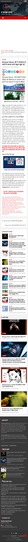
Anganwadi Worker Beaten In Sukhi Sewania (13, 198)
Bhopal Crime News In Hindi (9, 201)
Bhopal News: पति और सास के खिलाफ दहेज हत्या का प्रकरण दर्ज (16, 270)
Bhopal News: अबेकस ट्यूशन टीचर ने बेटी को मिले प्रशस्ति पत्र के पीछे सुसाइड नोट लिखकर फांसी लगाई (17, 301)
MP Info (9, 481)
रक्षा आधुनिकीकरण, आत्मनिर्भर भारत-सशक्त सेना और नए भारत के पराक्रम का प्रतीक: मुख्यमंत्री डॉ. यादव (13, 485)
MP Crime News (6, 208)
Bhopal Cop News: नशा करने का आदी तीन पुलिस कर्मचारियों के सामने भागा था (17, 309)
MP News (12, 209)
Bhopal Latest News (19, 204)
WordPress (19, 539)
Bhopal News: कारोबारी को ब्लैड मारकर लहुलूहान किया (17, 293)
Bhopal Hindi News (17, 202)
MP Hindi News (5, 209)
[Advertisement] (14, 34)
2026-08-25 (11, 304)
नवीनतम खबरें (5, 449)
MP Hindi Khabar (14, 208)
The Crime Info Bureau (13, 67)
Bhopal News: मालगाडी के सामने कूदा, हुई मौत (13, 220)
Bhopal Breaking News (18, 200)
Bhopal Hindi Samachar (7, 204)
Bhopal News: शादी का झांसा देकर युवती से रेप (16, 236)
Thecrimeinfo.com (5, 423)
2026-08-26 (11, 239)
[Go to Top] (25, 535)
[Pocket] (20, 72)
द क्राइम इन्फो (6, 12)
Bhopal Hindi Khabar (7, 202)
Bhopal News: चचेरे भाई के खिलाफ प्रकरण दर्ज (14, 225)
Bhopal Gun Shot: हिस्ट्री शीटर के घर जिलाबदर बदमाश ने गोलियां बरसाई (17, 262)
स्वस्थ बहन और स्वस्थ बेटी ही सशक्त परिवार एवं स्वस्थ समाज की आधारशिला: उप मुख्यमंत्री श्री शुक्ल (13, 511)
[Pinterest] (17, 72)
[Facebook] (3, 72)
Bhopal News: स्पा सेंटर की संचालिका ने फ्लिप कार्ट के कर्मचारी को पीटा (17, 254)
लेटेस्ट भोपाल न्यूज (5, 214)
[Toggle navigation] (3, 18)
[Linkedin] (9, 72)
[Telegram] (14, 72)
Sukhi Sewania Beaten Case (8, 211)
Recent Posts (7, 232)
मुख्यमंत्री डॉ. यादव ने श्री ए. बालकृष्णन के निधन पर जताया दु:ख (13, 496)
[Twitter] (6, 72)
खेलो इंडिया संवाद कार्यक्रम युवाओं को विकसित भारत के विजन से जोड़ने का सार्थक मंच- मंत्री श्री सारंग (13, 502)
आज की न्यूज (18, 211)
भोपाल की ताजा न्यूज (5, 212)
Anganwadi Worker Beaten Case (12, 197)
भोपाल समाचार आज (19, 212)
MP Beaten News (21, 207)
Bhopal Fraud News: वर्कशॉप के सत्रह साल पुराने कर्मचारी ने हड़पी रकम (17, 286)
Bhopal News (5, 205)
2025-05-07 (4, 67)
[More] (3, 74)
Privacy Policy (4, 445)
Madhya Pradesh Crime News (9, 207)
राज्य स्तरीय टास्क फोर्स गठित (6, 514)
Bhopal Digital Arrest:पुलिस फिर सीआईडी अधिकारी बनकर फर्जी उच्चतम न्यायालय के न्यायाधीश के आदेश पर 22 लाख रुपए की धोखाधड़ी (17, 245)
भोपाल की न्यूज (12, 212)
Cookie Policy (13, 445)
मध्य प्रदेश (4, 59)
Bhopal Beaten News (7, 200)
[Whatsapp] (12, 72)
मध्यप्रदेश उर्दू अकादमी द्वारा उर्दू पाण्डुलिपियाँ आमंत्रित (11, 508)
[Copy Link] (23, 72)
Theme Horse (16, 537)
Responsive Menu (25, 1)
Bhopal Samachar (13, 205)
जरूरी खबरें (5, 317)
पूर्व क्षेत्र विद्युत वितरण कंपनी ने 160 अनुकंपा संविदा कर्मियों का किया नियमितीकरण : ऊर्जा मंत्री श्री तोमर (13, 505)
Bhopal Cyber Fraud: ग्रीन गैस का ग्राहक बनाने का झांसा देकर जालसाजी (17, 278)
